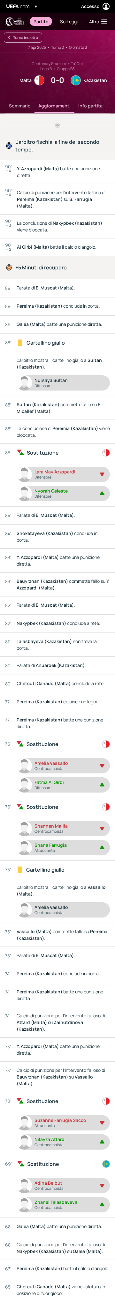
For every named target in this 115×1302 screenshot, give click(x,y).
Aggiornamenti (54, 105)
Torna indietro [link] (25, 37)
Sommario (20, 105)
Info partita (90, 105)
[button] (97, 21)
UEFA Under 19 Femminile (14, 21)
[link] (40, 21)
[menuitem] (41, 21)
